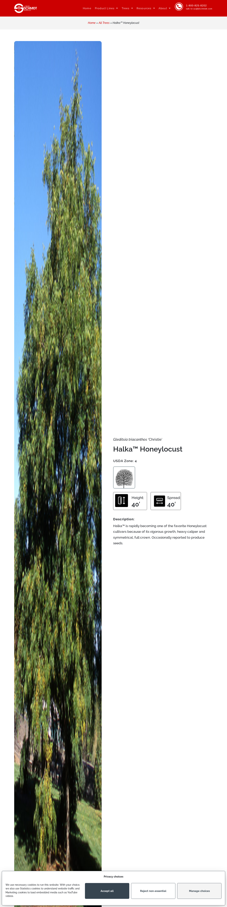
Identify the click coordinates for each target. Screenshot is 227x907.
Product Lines (105, 8)
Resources (144, 8)
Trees (125, 8)
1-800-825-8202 (196, 5)
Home (87, 8)
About (163, 8)
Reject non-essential (153, 891)
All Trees (104, 23)
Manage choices (199, 891)
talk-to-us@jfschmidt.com (199, 9)
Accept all (107, 891)
